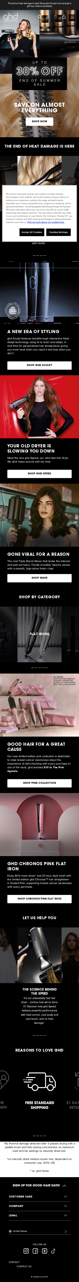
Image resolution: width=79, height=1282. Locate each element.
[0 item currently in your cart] (64, 16)
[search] (40, 16)
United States (19, 1231)
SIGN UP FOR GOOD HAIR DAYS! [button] (36, 1185)
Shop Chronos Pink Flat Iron (39, 899)
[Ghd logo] (10, 17)
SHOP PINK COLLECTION (39, 783)
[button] (39, 1197)
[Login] (48, 16)
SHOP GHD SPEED (39, 474)
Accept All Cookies (32, 232)
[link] (39, 5)
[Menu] (72, 16)
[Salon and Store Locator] (56, 16)
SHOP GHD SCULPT (39, 365)
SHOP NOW (39, 121)
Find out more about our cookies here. (45, 222)
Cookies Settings (58, 232)
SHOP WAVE (39, 578)
